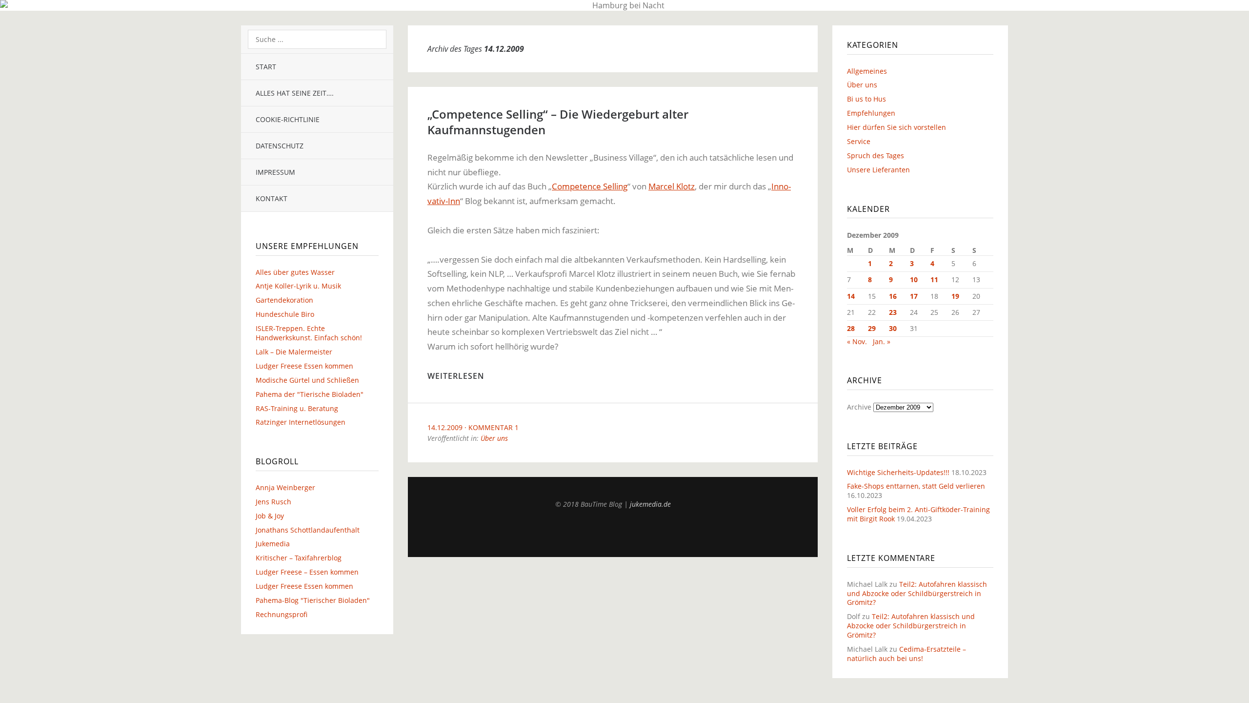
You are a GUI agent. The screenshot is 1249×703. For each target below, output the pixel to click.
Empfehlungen (871, 113)
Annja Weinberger (285, 487)
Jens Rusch (273, 501)
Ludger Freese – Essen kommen (307, 572)
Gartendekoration (284, 300)
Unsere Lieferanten (878, 169)
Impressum (275, 172)
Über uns (494, 438)
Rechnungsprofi (281, 614)
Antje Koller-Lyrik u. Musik (298, 285)
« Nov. (857, 341)
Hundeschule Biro (285, 314)
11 (934, 279)
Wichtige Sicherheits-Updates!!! (898, 472)
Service (858, 141)
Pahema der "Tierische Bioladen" (309, 394)
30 (893, 328)
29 (872, 328)
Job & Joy (270, 515)
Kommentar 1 (493, 427)
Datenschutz (279, 145)
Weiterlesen (455, 376)
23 (893, 312)
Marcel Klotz (671, 186)
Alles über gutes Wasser (295, 272)
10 (914, 279)
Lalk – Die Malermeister (294, 351)
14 (851, 296)
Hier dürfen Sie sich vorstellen (896, 127)
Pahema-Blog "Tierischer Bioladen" (313, 600)
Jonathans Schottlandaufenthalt (308, 530)
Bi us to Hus (866, 98)
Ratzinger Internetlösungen (300, 422)
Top (612, 532)
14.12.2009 (445, 427)
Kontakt (271, 198)
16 (893, 296)
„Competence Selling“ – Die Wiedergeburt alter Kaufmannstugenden (557, 122)
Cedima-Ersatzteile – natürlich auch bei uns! (906, 653)
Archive (859, 407)
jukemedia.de (650, 504)
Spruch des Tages (875, 155)
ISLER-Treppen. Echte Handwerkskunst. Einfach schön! (309, 333)
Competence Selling (589, 186)
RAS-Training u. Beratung (297, 408)
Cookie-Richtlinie (288, 119)
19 (955, 296)
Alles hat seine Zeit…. (295, 93)
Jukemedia (273, 543)
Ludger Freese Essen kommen (304, 366)
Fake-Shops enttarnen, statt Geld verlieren (916, 486)
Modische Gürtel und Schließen (307, 380)
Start (266, 66)
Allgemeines (867, 71)
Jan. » (881, 341)
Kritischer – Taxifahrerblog (299, 557)
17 (914, 296)
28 (851, 328)
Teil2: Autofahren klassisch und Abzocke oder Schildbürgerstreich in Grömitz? (917, 593)
